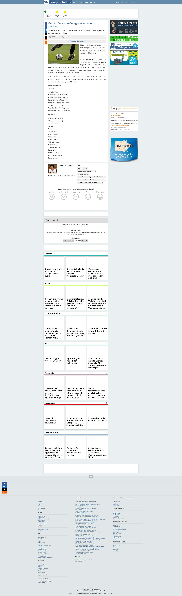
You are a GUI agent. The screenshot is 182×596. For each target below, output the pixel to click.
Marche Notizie (116, 512)
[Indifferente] (75, 196)
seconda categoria (100, 180)
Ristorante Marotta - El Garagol (82, 528)
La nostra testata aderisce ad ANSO (83, 559)
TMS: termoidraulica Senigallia (82, 503)
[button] (118, 2)
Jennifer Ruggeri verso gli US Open (53, 359)
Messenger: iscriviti (42, 550)
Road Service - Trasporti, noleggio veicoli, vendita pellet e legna (89, 546)
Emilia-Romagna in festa (118, 528)
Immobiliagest (116, 550)
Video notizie (41, 570)
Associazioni (41, 507)
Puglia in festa (116, 534)
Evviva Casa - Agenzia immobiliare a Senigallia (86, 516)
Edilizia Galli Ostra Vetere (81, 509)
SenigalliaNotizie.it (117, 501)
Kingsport (115, 546)
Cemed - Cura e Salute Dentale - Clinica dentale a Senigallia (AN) (90, 519)
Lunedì (65, 16)
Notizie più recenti (42, 537)
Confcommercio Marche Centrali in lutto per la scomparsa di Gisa (75, 421)
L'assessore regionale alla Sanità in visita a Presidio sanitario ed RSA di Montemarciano (96, 275)
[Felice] (88, 196)
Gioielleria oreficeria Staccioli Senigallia (84, 552)
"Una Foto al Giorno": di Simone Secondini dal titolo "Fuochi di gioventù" (75, 332)
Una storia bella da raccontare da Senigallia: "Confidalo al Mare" (75, 272)
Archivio (40, 538)
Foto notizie (40, 565)
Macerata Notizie (117, 517)
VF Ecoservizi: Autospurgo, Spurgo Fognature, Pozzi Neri (88, 548)
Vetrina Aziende (41, 516)
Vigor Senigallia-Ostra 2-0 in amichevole (74, 360)
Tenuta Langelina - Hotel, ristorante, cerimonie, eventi (87, 533)
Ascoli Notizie (116, 514)
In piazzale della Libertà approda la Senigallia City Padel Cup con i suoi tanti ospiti (97, 363)
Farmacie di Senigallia (43, 553)
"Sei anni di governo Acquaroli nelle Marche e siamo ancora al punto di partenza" (54, 303)
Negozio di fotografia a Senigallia (82, 534)
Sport (103, 37)
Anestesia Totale (42, 530)
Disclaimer (94, 593)
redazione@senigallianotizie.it (44, 545)
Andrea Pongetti (65, 165)
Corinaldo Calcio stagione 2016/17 (87, 171)
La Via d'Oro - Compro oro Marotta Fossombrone (86, 520)
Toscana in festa (117, 536)
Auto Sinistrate (116, 545)
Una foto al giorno (42, 564)
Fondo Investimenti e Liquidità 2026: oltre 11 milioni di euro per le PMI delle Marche (75, 393)
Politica (39, 504)
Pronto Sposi (116, 549)
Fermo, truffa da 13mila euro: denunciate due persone (73, 451)
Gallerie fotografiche (42, 566)
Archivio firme (41, 546)
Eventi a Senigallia (42, 556)
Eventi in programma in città (44, 581)
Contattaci (40, 544)
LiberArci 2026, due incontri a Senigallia (97, 419)
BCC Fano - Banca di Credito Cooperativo (85, 518)
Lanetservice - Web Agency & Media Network (85, 501)
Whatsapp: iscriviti (42, 548)
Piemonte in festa (117, 533)
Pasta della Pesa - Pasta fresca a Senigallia (85, 537)
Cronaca (40, 501)
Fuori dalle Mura (41, 508)
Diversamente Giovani (43, 529)
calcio (79, 168)
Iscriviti (39, 541)
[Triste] (63, 196)
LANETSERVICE (79, 593)
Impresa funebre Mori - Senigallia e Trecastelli (85, 527)
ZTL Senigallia (78, 561)
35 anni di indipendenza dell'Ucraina (51, 420)
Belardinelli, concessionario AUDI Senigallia (85, 522)
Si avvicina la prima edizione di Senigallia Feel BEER (53, 272)
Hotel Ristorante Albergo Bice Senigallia (84, 545)
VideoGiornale (41, 517)
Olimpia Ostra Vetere (83, 174)
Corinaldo (84, 168)
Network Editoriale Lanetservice (45, 557)
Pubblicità (100, 593)
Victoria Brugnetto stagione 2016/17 (93, 182)
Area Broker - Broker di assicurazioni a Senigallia (86, 515)
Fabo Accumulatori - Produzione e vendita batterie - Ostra (88, 539)
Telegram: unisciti (42, 549)
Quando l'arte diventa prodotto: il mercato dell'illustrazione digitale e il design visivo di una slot (53, 394)
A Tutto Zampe (41, 520)
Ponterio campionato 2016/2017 (86, 180)
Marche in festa (116, 525)
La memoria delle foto (43, 523)
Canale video (41, 569)
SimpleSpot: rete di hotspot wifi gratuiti (84, 513)
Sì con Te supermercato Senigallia (83, 526)
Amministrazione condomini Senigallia (84, 523)
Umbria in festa (116, 537)
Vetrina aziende (41, 542)
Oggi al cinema (41, 582)
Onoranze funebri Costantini (81, 505)
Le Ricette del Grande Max (44, 518)
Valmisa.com (116, 504)
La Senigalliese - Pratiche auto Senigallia (84, 531)
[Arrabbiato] (51, 196)
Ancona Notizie (116, 513)
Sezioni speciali (41, 572)
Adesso (57, 16)
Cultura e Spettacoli (42, 503)
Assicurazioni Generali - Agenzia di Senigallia (85, 508)
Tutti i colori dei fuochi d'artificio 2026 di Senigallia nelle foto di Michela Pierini (53, 333)
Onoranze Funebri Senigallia (44, 554)
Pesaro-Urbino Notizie (118, 518)
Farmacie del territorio (43, 578)
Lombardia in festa (117, 532)
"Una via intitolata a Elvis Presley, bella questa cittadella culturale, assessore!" (75, 303)
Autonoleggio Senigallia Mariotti (82, 507)
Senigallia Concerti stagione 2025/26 (83, 550)
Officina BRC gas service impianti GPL (84, 541)
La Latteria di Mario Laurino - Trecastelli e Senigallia (87, 549)
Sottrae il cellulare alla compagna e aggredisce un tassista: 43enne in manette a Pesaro (53, 452)
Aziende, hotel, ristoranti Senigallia (83, 524)
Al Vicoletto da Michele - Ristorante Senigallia (85, 530)
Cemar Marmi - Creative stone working (84, 511)
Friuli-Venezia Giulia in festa (119, 529)
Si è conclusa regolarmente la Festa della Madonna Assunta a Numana (97, 452)
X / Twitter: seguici (42, 552)
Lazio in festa (116, 530)
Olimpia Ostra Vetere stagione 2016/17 (88, 177)
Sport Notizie (116, 548)
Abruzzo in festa (116, 526)
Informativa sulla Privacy (108, 593)
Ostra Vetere (102, 177)
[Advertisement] (124, 78)
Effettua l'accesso (68, 241)
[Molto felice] (100, 196)
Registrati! (84, 241)
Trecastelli (80, 182)
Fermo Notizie (116, 516)
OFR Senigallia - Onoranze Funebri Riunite (85, 535)
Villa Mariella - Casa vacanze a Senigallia (84, 543)
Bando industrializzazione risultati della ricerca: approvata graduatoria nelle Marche (97, 394)
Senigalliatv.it (116, 503)
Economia (40, 509)
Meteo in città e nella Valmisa (44, 580)
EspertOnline (41, 521)
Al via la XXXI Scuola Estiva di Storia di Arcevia (97, 331)
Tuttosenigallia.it (116, 505)
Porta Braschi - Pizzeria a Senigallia (83, 542)
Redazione (40, 539)
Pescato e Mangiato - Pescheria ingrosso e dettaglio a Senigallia (90, 538)
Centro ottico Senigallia (80, 512)
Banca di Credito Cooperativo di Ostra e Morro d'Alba (87, 504)
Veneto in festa (116, 539)
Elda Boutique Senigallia (80, 553)
